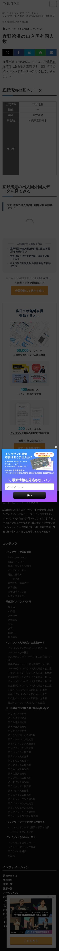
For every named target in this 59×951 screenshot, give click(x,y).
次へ (29, 495)
